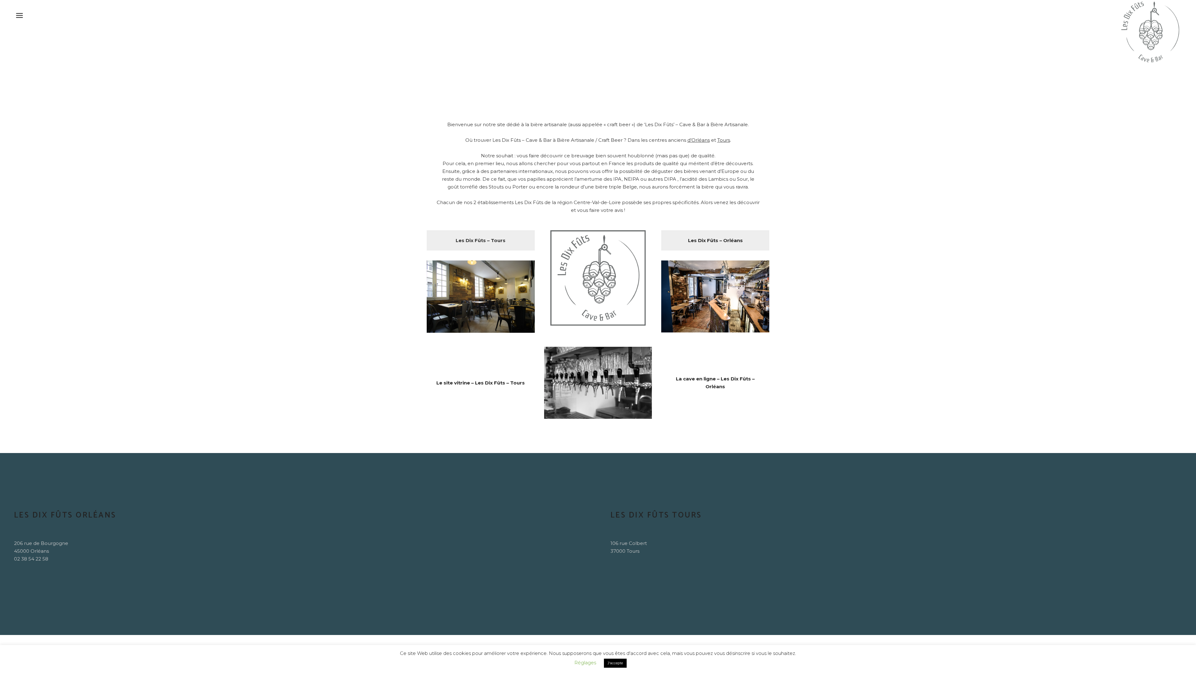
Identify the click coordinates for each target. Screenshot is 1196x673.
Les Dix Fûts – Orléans (715, 240)
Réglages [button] (585, 663)
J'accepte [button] (615, 663)
